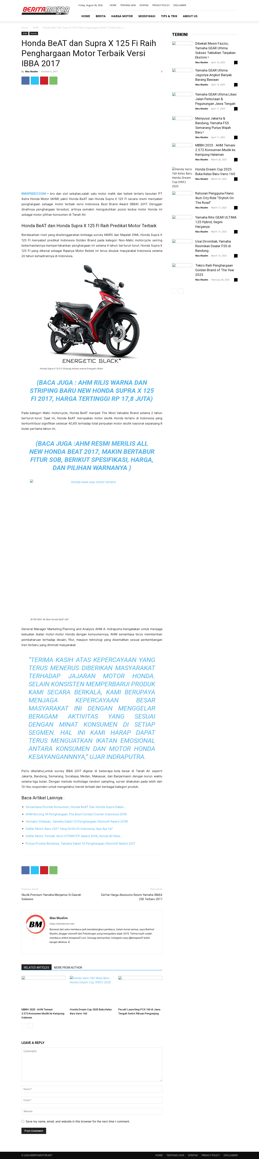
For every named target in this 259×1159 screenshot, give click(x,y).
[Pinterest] (44, 81)
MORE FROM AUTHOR (68, 967)
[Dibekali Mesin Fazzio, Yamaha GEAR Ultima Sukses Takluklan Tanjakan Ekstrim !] (182, 51)
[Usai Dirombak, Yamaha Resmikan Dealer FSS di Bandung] (182, 249)
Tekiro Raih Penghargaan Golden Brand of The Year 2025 (214, 270)
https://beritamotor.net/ (62, 923)
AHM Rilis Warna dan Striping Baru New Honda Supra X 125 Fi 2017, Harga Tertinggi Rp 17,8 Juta (92, 390)
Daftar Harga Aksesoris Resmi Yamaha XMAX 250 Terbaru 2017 (131, 897)
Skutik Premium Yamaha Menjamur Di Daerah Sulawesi (51, 897)
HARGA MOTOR (122, 16)
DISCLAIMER (179, 5)
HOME (113, 5)
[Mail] (228, 5)
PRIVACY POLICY (161, 5)
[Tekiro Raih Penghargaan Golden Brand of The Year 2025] (182, 273)
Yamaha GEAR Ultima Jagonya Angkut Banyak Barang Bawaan (213, 75)
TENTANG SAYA (128, 5)
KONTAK (144, 5)
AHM (35, 27)
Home (24, 27)
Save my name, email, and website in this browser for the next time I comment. (78, 1121)
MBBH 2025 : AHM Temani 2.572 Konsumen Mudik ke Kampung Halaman (42, 1013)
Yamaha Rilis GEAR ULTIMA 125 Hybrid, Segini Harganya (216, 222)
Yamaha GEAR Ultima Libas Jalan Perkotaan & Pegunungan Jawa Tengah (216, 99)
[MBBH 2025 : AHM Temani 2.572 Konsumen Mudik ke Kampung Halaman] (43, 991)
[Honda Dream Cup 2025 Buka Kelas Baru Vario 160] (92, 991)
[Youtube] (234, 5)
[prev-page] (24, 1025)
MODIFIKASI (146, 16)
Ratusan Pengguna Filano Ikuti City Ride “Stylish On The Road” (214, 198)
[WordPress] (74, 948)
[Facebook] (214, 5)
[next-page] (30, 1025)
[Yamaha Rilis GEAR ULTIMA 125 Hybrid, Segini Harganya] (182, 225)
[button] (233, 16)
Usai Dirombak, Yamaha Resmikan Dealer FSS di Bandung (213, 246)
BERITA (101, 16)
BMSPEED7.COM (34, 193)
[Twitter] (35, 81)
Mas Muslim (31, 71)
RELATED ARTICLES (36, 967)
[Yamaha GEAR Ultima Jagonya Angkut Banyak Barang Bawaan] (182, 78)
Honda (34, 33)
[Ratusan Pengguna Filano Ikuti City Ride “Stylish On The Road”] (182, 201)
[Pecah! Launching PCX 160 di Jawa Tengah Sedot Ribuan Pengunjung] (140, 991)
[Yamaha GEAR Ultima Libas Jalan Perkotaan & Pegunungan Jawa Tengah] (182, 102)
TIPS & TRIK (169, 16)
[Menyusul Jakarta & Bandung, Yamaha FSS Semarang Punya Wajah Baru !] (182, 126)
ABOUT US (190, 16)
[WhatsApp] (53, 81)
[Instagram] (221, 5)
